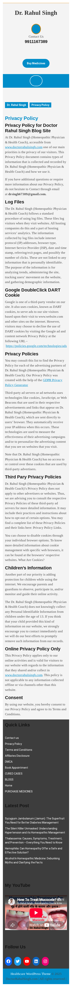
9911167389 (36, 41)
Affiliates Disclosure (17, 755)
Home (8, 785)
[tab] (36, 80)
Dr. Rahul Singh (36, 12)
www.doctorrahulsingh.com (23, 147)
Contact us (12, 737)
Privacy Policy (13, 743)
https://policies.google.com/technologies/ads (36, 346)
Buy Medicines (36, 63)
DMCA (8, 761)
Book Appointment (16, 767)
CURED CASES (13, 773)
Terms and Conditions (18, 749)
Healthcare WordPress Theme (31, 974)
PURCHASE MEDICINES (19, 791)
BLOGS (9, 779)
